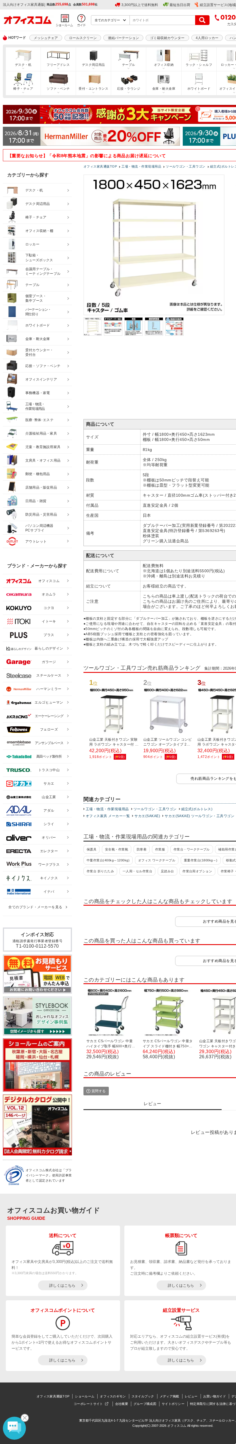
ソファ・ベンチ (58, 88)
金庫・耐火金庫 (163, 88)
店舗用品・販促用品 (41, 487)
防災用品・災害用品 (41, 514)
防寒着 (141, 849)
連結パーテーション (123, 38)
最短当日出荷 (180, 5)
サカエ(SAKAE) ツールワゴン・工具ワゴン (199, 816)
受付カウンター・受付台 (39, 352)
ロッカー (32, 244)
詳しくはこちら (62, 1285)
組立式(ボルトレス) (197, 809)
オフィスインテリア (41, 379)
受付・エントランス (93, 88)
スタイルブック (143, 1396)
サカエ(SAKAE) (147, 816)
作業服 (160, 849)
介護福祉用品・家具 (41, 433)
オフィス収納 (164, 64)
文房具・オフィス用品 (42, 460)
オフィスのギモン (113, 1396)
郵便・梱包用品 (37, 474)
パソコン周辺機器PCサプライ (39, 528)
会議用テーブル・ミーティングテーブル (42, 271)
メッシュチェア (46, 38)
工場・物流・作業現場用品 (107, 809)
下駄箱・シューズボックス (39, 257)
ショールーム (84, 1396)
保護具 (91, 849)
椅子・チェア (23, 88)
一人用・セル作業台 (137, 871)
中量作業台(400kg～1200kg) (108, 860)
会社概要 (121, 1403)
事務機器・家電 (37, 393)
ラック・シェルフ (199, 64)
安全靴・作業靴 (116, 849)
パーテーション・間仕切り (38, 312)
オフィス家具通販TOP (53, 1396)
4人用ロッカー (207, 38)
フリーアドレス (58, 64)
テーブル (128, 64)
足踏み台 (167, 871)
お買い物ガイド (214, 1396)
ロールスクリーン (83, 38)
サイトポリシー (173, 1403)
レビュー (191, 1396)
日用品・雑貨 (35, 501)
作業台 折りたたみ (100, 871)
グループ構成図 (145, 1403)
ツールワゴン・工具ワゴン (155, 809)
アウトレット (36, 541)
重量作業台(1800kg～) (201, 860)
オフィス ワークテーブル (157, 860)
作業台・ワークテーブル (192, 849)
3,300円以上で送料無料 (139, 5)
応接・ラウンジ (128, 88)
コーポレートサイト (88, 1403)
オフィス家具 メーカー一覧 (108, 816)
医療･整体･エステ (39, 420)
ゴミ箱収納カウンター (167, 38)
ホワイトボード (198, 88)
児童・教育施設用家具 (42, 447)
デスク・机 (23, 64)
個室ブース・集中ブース (35, 298)
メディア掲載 (169, 1396)
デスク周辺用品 (93, 64)
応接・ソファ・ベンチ (42, 366)
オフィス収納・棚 (39, 231)
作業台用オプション (197, 871)
